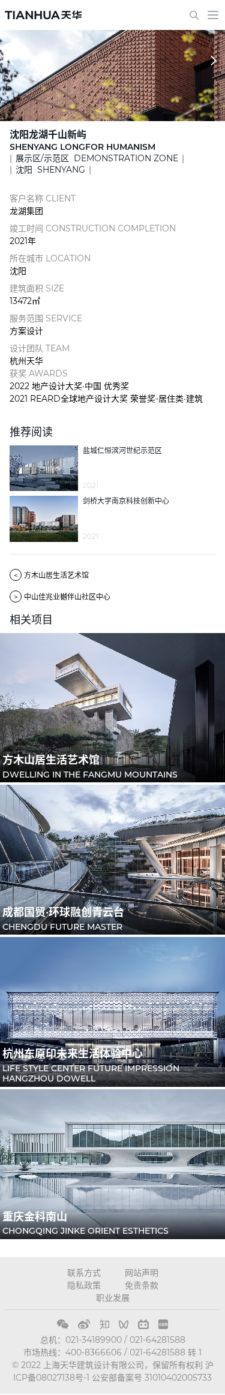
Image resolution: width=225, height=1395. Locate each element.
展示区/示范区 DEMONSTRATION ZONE (97, 158)
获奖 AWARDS (39, 373)
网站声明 (141, 1272)
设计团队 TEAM (40, 348)
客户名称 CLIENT (43, 198)
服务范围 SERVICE (46, 318)
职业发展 (113, 1297)
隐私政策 (84, 1285)
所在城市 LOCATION (50, 258)
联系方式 (84, 1272)
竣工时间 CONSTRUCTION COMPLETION (93, 228)
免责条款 (141, 1285)
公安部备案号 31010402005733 (152, 1377)
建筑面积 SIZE (37, 288)
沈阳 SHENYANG (50, 169)
